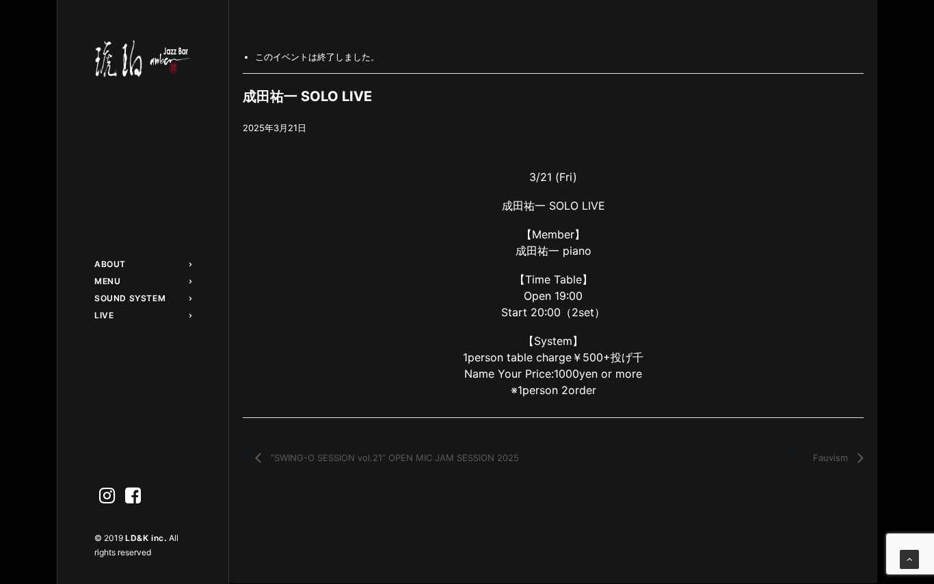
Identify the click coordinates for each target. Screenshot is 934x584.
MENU (107, 281)
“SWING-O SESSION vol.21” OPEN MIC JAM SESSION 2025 (393, 457)
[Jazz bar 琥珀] (142, 59)
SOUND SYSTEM (129, 298)
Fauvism (832, 457)
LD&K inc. (147, 538)
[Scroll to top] (909, 558)
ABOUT (110, 264)
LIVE (104, 315)
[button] (107, 496)
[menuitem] (142, 264)
